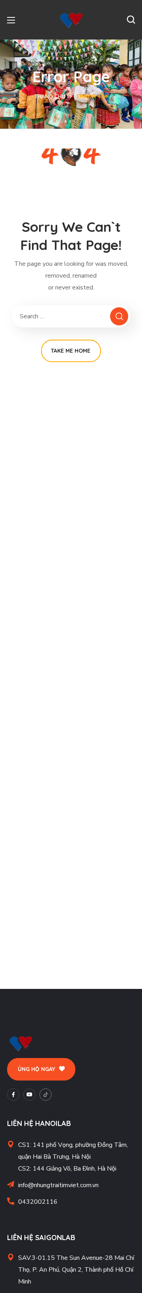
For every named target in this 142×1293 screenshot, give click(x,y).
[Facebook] (13, 1094)
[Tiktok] (45, 1094)
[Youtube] (29, 1094)
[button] (131, 19)
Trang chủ (49, 96)
